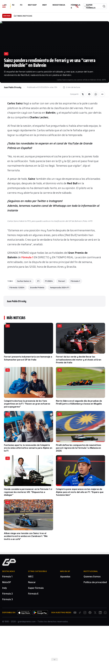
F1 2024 (49, 281)
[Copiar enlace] (102, 94)
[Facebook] (90, 612)
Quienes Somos (92, 576)
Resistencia (59, 4)
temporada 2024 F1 (59, 287)
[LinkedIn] (100, 612)
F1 (5, 4)
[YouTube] (75, 612)
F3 (21, 4)
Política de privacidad (95, 582)
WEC (30, 576)
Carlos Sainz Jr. (24, 281)
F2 (13, 4)
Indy (44, 4)
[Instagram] (84, 612)
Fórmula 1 (27, 257)
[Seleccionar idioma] (77, 6)
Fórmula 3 (7, 599)
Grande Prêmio (37, 287)
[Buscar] (104, 6)
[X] (95, 612)
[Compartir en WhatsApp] (95, 94)
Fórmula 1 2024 (17, 287)
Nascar (32, 582)
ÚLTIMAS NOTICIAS (23, 15)
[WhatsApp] (105, 612)
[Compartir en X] (82, 94)
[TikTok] (80, 612)
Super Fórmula (91, 6)
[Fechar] (54, 659)
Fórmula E (33, 593)
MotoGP (32, 4)
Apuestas (65, 576)
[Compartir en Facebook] (89, 94)
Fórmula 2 (7, 593)
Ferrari (61, 281)
